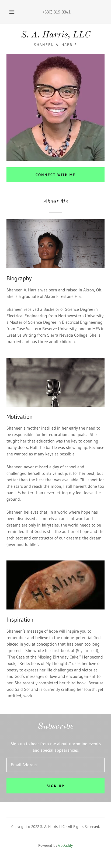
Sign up (55, 785)
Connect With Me (55, 174)
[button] (11, 11)
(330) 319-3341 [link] (57, 12)
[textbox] (55, 765)
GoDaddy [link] (65, 845)
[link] (55, 35)
